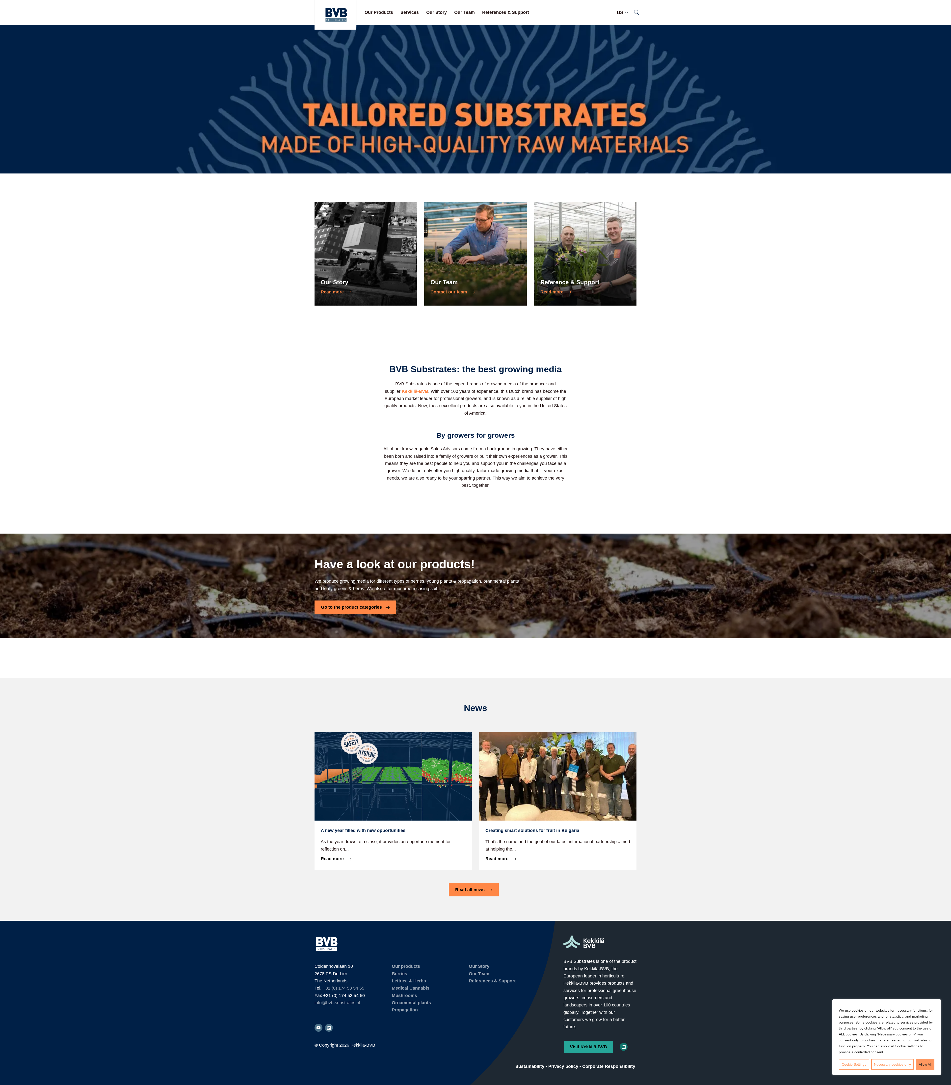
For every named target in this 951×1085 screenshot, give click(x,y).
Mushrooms (404, 995)
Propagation (405, 1009)
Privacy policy (563, 1066)
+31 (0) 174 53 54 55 (343, 988)
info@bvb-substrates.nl (337, 1002)
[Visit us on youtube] (318, 1028)
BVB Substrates (335, 15)
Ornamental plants (411, 1002)
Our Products (379, 12)
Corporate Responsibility (608, 1066)
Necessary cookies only (892, 1064)
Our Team (464, 12)
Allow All (925, 1064)
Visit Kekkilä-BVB (588, 1046)
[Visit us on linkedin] (329, 1028)
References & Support (505, 12)
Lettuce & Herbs (409, 980)
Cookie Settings (854, 1064)
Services (409, 12)
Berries (399, 973)
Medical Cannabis (410, 988)
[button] (636, 12)
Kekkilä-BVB (415, 391)
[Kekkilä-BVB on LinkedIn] (624, 1047)
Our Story (436, 12)
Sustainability (529, 1066)
